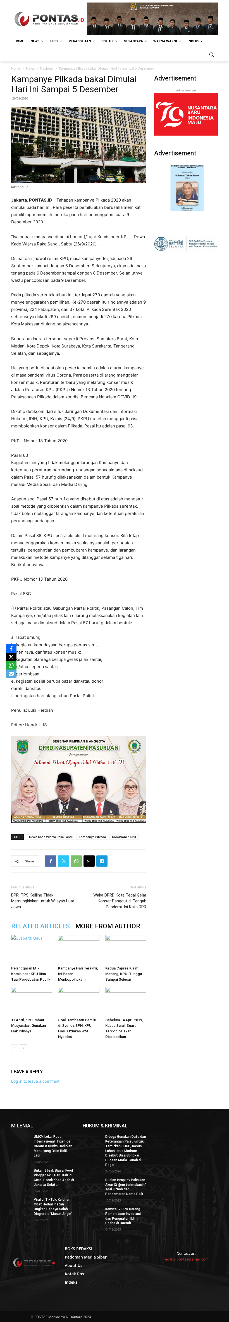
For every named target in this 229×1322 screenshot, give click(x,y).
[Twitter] (63, 861)
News (30, 68)
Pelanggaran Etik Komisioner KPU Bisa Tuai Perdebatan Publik (30, 974)
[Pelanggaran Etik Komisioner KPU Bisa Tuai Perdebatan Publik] (31, 949)
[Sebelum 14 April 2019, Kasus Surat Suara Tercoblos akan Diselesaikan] (125, 1001)
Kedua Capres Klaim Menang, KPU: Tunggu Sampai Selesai (123, 974)
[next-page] (23, 1047)
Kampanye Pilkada (92, 837)
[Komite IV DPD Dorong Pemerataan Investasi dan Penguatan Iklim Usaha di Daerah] (92, 1213)
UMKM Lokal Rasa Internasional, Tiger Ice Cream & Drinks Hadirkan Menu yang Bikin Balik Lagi (53, 1146)
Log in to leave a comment (35, 1081)
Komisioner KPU (124, 837)
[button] (211, 54)
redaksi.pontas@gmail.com (186, 1259)
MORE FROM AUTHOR (107, 926)
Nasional (47, 68)
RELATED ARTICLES (40, 926)
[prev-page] (14, 1047)
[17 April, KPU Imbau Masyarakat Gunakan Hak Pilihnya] (31, 1001)
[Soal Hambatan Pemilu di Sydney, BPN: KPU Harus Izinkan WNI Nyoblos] (78, 1001)
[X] (11, 657)
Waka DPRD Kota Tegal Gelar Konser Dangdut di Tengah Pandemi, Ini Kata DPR (119, 901)
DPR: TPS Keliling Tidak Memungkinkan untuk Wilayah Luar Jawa (42, 901)
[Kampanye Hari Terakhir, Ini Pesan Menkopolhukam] (78, 949)
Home (16, 68)
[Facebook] (50, 861)
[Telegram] (102, 861)
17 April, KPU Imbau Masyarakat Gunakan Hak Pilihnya (28, 1025)
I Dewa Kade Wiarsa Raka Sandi (50, 837)
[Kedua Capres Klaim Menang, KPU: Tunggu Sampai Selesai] (125, 949)
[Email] (89, 861)
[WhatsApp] (76, 861)
